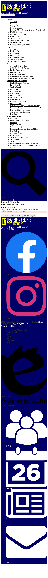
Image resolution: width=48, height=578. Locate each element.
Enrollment (14, 114)
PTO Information (16, 91)
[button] (11, 19)
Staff (12, 141)
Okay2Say (14, 89)
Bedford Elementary (17, 74)
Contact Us (14, 26)
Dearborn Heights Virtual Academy (23, 78)
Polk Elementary (16, 72)
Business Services (16, 51)
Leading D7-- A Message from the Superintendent (28, 30)
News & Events (16, 28)
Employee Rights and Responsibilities (24, 129)
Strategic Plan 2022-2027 (19, 40)
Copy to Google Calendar (10, 210)
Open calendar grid (28, 216)
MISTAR (13, 119)
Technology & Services (18, 61)
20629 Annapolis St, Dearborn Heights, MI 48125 (19, 322)
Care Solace (14, 93)
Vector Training (16, 127)
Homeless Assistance (18, 102)
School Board (15, 38)
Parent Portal (15, 85)
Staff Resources (16, 42)
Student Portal (15, 87)
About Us (13, 22)
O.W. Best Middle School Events (13, 212)
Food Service (15, 55)
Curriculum (14, 53)
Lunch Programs (16, 36)
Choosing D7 (15, 24)
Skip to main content (8, 2)
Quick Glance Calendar (19, 34)
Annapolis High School (19, 66)
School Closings (16, 104)
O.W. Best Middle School (19, 68)
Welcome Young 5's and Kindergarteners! (25, 108)
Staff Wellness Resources (19, 137)
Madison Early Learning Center (22, 76)
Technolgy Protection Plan (20, 112)
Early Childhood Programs (20, 110)
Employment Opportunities (20, 45)
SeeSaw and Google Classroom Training (25, 106)
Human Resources (17, 57)
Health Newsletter (17, 32)
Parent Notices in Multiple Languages (24, 143)
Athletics (13, 49)
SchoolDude (14, 139)
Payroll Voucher (16, 125)
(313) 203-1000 (7, 324)
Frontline (13, 123)
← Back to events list (10, 216)
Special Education (17, 59)
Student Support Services (19, 83)
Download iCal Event (30, 210)
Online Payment (16, 97)
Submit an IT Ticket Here (19, 121)
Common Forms (16, 133)
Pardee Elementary (17, 70)
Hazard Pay (14, 135)
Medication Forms (17, 100)
